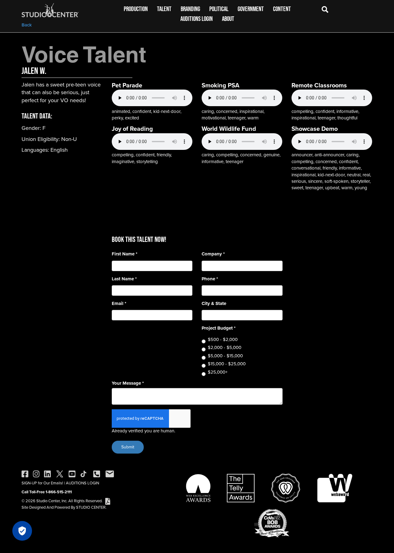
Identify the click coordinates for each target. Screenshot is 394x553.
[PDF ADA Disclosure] (107, 501)
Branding (190, 8)
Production (136, 8)
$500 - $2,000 (223, 339)
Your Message (128, 383)
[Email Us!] (110, 473)
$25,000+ (217, 372)
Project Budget (218, 328)
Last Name (124, 279)
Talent (164, 8)
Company (213, 254)
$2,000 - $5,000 (224, 347)
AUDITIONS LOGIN (82, 483)
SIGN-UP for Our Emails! (42, 483)
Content (282, 8)
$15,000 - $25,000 (227, 364)
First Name (124, 254)
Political (218, 8)
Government (251, 8)
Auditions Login (196, 18)
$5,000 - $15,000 (225, 356)
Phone (210, 279)
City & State (214, 303)
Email (119, 303)
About (228, 18)
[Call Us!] (96, 473)
